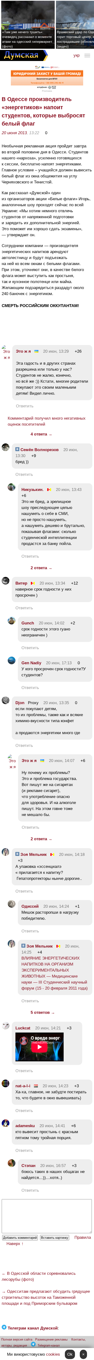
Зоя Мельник (33, 854)
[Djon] (5, 703)
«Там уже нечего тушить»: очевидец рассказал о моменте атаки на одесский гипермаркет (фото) (27, 39)
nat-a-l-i (22, 1086)
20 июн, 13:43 (68, 489)
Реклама (47, 91)
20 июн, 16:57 (53, 1165)
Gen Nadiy (31, 663)
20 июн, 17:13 (59, 663)
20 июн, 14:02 (51, 623)
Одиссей (30, 906)
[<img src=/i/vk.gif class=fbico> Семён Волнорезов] (5, 450)
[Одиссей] (11, 906)
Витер (21, 583)
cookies (53, 1354)
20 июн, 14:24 (56, 906)
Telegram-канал (49, 1345)
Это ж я (23, 351)
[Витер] (5, 583)
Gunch (27, 623)
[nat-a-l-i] (5, 1086)
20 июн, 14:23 (55, 1086)
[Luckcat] (5, 1028)
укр (77, 55)
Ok (70, 1354)
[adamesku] (5, 1126)
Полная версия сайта (16, 1339)
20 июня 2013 (14, 133)
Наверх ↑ (15, 1243)
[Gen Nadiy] (11, 663)
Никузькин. (32, 489)
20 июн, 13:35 (56, 703)
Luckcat (22, 1028)
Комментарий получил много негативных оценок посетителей (47, 421)
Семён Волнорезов (39, 449)
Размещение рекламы (51, 1339)
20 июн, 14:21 (48, 1028)
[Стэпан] (11, 1166)
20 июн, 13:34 (52, 583)
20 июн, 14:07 (61, 760)
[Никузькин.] (11, 490)
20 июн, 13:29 (56, 351)
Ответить (25, 406)
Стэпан (28, 1165)
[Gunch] (11, 623)
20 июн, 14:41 (52, 1126)
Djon (19, 703)
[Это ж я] (6, 358)
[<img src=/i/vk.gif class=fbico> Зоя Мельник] (5, 855)
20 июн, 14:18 (72, 854)
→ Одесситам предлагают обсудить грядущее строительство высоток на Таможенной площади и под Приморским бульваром (46, 1297)
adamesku (25, 1126)
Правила (82, 1237)
